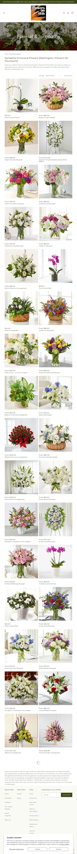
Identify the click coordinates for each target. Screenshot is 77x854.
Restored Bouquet (45, 415)
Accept (37, 849)
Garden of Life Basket (46, 330)
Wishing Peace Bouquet (47, 668)
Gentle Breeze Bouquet (47, 499)
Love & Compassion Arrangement (16, 795)
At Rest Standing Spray (47, 541)
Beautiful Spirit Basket (47, 117)
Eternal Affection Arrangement (16, 288)
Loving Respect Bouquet (47, 710)
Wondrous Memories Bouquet (49, 373)
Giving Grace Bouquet (47, 626)
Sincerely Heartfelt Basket (48, 457)
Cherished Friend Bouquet (14, 246)
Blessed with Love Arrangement (16, 457)
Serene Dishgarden (11, 330)
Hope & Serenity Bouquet (14, 160)
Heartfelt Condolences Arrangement (52, 795)
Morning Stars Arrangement (15, 499)
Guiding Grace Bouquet (47, 204)
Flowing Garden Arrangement (49, 753)
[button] (4, 13)
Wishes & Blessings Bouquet (15, 584)
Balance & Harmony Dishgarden (16, 415)
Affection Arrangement (13, 753)
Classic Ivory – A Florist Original (16, 373)
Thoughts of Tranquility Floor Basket (18, 710)
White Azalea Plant (11, 626)
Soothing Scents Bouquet (14, 668)
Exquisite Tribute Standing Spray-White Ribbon (53, 160)
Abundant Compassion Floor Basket (17, 541)
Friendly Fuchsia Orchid (47, 584)
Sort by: (41, 75)
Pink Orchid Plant (45, 288)
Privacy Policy (64, 844)
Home (6, 54)
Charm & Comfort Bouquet (14, 204)
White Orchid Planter (12, 117)
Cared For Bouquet (45, 246)
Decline (58, 849)
